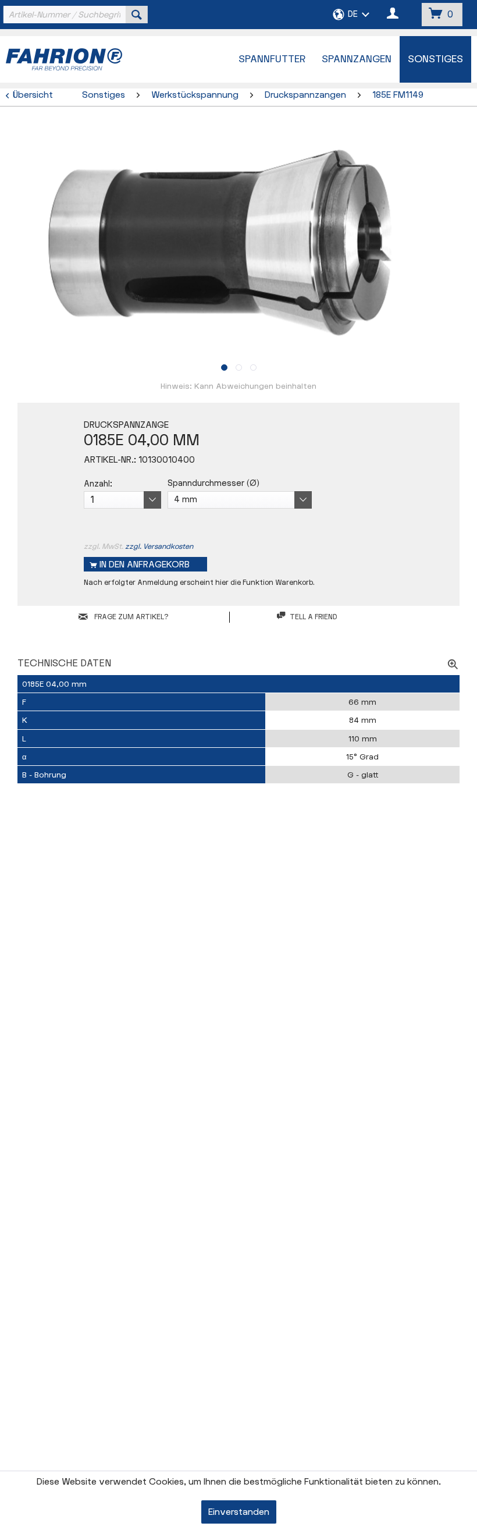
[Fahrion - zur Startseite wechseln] (86, 59)
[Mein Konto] (393, 14)
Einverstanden (238, 1512)
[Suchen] (137, 14)
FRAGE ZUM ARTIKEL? (130, 617)
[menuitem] (74, 14)
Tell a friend (313, 617)
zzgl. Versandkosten (159, 546)
